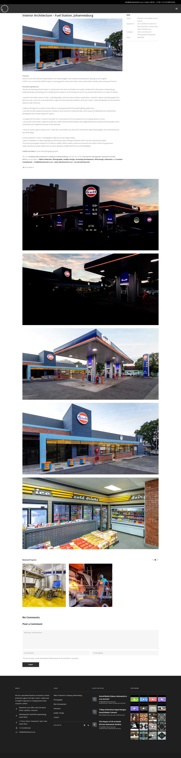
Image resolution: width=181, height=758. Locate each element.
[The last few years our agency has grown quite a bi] (144, 708)
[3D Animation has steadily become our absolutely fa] (135, 699)
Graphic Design (59, 713)
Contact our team (28, 151)
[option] (44, 585)
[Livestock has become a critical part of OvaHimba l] (162, 708)
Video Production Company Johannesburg (68, 695)
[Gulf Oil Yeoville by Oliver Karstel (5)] (90, 438)
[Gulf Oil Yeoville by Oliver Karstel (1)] (90, 214)
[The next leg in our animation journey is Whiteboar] (135, 708)
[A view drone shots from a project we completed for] (135, 736)
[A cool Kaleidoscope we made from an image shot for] (162, 736)
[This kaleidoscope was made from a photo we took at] (144, 736)
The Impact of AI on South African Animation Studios (110, 723)
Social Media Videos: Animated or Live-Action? (113, 697)
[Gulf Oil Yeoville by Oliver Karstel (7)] (90, 513)
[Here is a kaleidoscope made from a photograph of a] (144, 717)
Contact (56, 717)
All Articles (104, 703)
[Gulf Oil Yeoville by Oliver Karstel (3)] (90, 364)
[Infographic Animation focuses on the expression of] (144, 699)
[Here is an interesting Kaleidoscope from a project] (162, 726)
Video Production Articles (116, 703)
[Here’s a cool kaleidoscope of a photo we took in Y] (144, 726)
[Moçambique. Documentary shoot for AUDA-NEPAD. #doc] (153, 708)
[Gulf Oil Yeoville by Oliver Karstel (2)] (90, 289)
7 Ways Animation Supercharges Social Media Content (112, 711)
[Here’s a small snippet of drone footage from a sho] (153, 736)
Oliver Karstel (111, 702)
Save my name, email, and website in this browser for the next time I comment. (51, 658)
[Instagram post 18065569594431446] (162, 699)
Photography (58, 700)
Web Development (60, 704)
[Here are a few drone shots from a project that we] (153, 726)
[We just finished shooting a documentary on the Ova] (135, 717)
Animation (109, 159)
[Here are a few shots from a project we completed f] (135, 726)
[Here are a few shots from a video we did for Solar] (153, 717)
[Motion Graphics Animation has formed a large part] (153, 699)
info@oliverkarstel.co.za (134, 2)
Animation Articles (114, 728)
